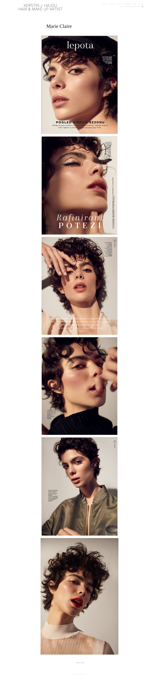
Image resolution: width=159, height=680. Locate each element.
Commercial (127, 4)
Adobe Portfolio (82, 674)
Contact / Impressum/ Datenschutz (129, 6)
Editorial (113, 4)
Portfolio (105, 4)
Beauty (120, 4)
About (135, 4)
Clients (141, 4)
